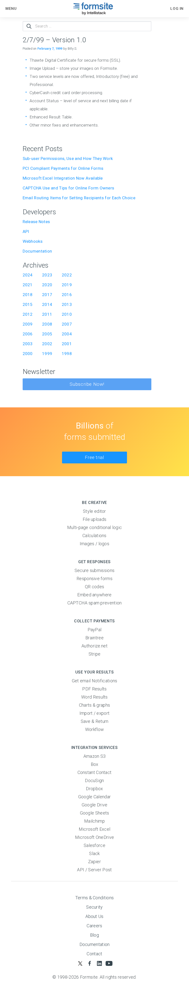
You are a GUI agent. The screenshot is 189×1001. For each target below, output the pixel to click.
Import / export (94, 713)
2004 (67, 333)
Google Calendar (94, 796)
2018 (28, 294)
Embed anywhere (94, 594)
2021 (28, 284)
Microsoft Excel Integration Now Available (63, 178)
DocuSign (94, 780)
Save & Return (95, 721)
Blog (94, 935)
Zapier (94, 861)
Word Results (94, 697)
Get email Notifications (94, 680)
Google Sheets (94, 812)
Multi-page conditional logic (94, 527)
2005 (47, 333)
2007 (67, 324)
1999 (47, 353)
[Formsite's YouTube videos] (109, 963)
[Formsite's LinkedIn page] (99, 963)
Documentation (37, 251)
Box (94, 764)
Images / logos (94, 543)
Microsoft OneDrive (94, 837)
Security (94, 907)
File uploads (95, 519)
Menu (10, 8)
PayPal (95, 629)
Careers (94, 925)
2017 (47, 294)
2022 (67, 274)
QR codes (94, 586)
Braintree (94, 637)
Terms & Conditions (94, 897)
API (26, 231)
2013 (67, 304)
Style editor (94, 511)
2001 (67, 343)
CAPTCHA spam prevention (94, 602)
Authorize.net (94, 645)
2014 (47, 304)
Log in (177, 8)
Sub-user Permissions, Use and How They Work (68, 158)
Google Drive (95, 804)
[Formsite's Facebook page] (89, 963)
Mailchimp (94, 821)
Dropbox (94, 788)
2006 (28, 333)
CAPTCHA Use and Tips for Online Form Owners (68, 188)
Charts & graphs (94, 705)
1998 (67, 353)
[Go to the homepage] (93, 8)
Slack (94, 853)
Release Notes (36, 221)
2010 (67, 314)
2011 (47, 314)
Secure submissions (94, 570)
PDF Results (94, 688)
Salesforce (94, 845)
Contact (94, 953)
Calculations (94, 535)
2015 (28, 304)
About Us (94, 916)
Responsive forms (94, 578)
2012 (28, 314)
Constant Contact (95, 772)
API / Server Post (94, 869)
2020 (47, 284)
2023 (47, 274)
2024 (28, 274)
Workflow (94, 729)
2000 (28, 353)
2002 (47, 343)
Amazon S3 (94, 756)
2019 (67, 284)
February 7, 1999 (50, 48)
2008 (47, 324)
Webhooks (33, 241)
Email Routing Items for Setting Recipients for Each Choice (79, 197)
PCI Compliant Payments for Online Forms (63, 168)
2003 (28, 343)
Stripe (95, 654)
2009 (28, 324)
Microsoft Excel (94, 829)
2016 (67, 294)
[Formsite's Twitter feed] (80, 963)
